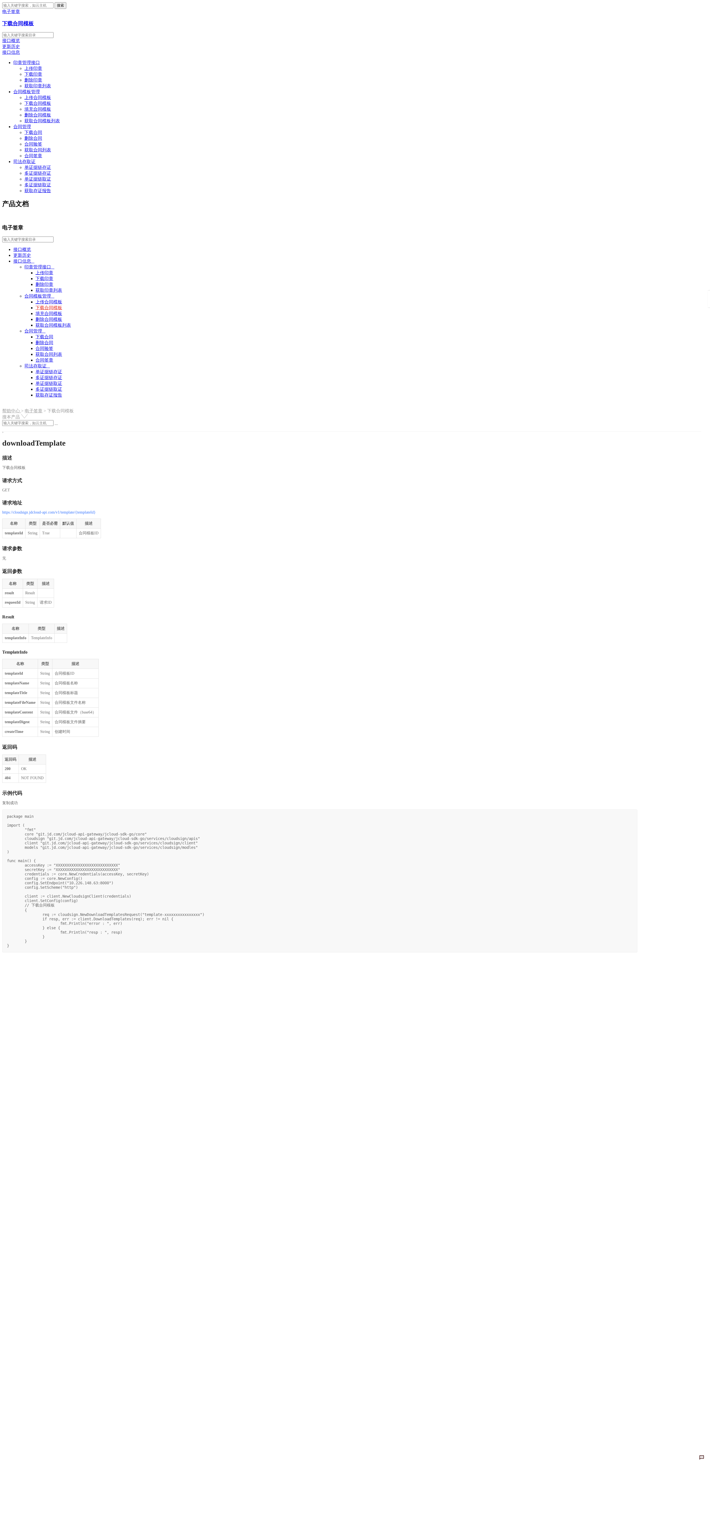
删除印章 (33, 80)
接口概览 (11, 40)
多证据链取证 (37, 184)
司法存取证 (24, 161)
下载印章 (33, 74)
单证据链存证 (37, 167)
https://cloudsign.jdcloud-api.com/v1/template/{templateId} (49, 512)
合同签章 (33, 155)
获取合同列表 (37, 150)
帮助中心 (11, 410)
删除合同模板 (37, 115)
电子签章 (33, 410)
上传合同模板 (37, 97)
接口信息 (11, 52)
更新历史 (11, 46)
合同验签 (33, 144)
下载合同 (33, 132)
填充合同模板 (37, 109)
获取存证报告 (37, 190)
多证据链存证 (37, 173)
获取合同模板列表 (42, 120)
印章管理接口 (26, 62)
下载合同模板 (18, 23)
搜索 (60, 5)
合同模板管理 (26, 91)
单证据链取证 (37, 179)
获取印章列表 (37, 85)
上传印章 (33, 68)
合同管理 (22, 126)
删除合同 (33, 138)
